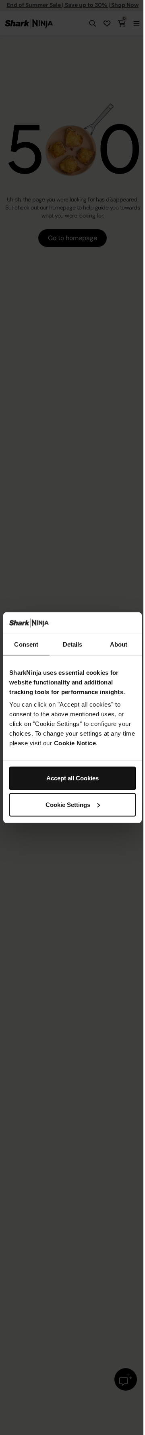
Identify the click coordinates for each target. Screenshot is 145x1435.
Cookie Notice (75, 743)
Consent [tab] (26, 644)
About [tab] (119, 644)
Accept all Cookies (72, 778)
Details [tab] (73, 644)
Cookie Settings (68, 804)
